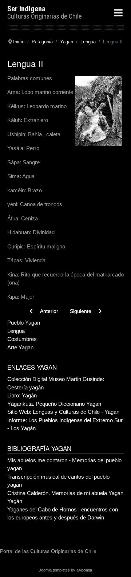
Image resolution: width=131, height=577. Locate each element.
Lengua (16, 331)
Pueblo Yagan (23, 322)
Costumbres (22, 339)
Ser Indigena (26, 8)
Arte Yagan (20, 347)
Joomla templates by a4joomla (65, 570)
